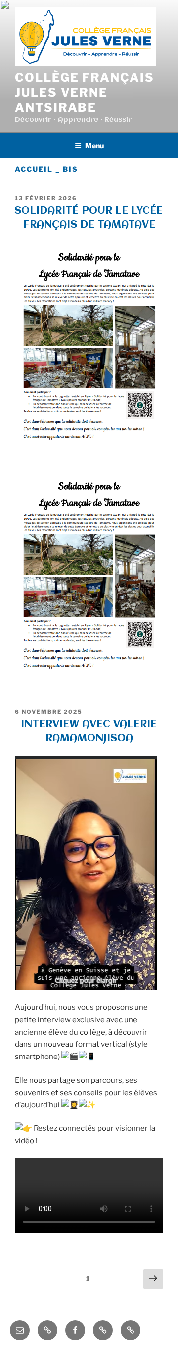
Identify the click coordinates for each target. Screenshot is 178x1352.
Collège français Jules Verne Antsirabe (84, 92)
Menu (94, 145)
